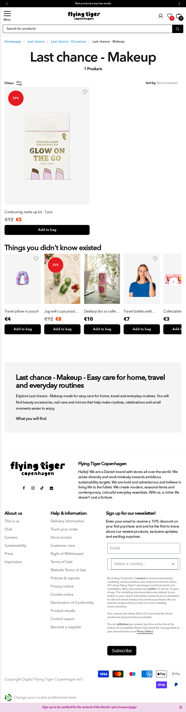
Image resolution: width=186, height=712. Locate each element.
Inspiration (13, 562)
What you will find (31, 419)
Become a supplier (66, 627)
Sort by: (151, 83)
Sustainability (15, 545)
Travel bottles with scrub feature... (138, 311)
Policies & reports (65, 578)
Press (9, 554)
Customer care (63, 545)
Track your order (64, 529)
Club (8, 529)
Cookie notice (62, 594)
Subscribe (122, 650)
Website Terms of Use (68, 570)
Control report (62, 619)
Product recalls (63, 611)
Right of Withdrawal (67, 554)
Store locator (61, 537)
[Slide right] (173, 281)
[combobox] (144, 564)
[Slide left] (12, 281)
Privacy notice (62, 586)
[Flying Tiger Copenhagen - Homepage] (84, 16)
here (132, 707)
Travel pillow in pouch (22, 311)
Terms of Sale (62, 562)
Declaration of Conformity (72, 602)
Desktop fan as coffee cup (101, 311)
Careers (11, 537)
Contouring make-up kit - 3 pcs (29, 212)
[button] (7, 16)
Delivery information (67, 521)
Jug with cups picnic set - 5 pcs (60, 311)
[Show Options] (173, 564)
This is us (12, 521)
